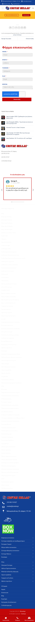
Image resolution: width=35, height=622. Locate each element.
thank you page (5, 245)
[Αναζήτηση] (33, 8)
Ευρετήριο (4, 599)
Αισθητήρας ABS (6, 248)
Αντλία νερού (5, 277)
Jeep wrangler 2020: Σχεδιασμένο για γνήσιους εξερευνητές (19, 117)
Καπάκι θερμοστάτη (6, 341)
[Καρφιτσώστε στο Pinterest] (22, 27)
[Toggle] (33, 538)
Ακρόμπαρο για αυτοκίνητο (8, 268)
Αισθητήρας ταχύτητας (7, 261)
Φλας (2, 478)
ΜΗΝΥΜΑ (4, 84)
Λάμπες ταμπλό (5, 373)
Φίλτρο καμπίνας (6, 450)
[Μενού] (2, 8)
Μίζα (2, 386)
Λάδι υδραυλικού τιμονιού (8, 367)
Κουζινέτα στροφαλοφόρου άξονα (10, 354)
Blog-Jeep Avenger (6, 216)
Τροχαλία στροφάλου (7, 437)
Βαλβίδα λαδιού (5, 290)
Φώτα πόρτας (5, 485)
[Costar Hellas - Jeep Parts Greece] (18, 8)
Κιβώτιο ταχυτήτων (6, 347)
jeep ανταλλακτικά (6, 242)
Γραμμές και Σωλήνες (7, 306)
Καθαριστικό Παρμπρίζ (7, 338)
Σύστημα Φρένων (6, 424)
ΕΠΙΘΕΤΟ (4, 59)
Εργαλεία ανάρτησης (7, 325)
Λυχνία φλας (4, 376)
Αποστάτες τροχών (6, 287)
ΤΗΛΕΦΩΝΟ (5, 68)
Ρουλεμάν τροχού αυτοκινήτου (9, 405)
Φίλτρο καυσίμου (6, 453)
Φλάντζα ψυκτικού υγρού (8, 475)
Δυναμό (3, 319)
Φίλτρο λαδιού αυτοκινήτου (8, 456)
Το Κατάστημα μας (6, 434)
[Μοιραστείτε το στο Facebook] (13, 27)
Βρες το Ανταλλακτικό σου (8, 303)
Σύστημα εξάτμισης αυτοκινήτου (10, 421)
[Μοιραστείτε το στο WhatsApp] (10, 27)
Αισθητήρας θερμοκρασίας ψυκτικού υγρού (13, 258)
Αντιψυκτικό (4, 274)
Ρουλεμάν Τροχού (6, 402)
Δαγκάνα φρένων (6, 309)
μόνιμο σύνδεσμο (17, 34)
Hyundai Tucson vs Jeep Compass (15, 127)
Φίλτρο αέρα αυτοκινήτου (8, 446)
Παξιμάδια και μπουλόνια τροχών (10, 392)
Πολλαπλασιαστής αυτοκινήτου (10, 395)
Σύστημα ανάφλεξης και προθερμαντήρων (13, 418)
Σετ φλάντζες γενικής (7, 411)
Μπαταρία (4, 389)
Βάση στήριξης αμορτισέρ (8, 296)
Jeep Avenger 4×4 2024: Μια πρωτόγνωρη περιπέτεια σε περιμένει (18, 133)
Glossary (3, 239)
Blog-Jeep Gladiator (6, 223)
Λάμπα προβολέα (6, 370)
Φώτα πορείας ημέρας (7, 482)
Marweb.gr (22, 611)
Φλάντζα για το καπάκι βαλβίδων (10, 462)
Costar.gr (23, 613)
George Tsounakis (6, 38)
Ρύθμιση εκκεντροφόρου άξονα (10, 408)
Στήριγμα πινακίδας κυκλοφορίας (10, 414)
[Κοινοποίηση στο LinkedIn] (24, 27)
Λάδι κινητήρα (5, 363)
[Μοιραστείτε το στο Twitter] (16, 27)
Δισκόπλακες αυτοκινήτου (8, 315)
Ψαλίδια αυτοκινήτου (7, 488)
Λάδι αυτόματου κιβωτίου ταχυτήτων (11, 357)
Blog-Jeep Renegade (6, 226)
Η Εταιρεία (4, 586)
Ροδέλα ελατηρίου (6, 399)
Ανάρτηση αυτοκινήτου (7, 271)
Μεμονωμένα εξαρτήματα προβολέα (11, 383)
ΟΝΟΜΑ (4, 51)
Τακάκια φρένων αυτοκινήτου (9, 430)
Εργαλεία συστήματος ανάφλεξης (10, 328)
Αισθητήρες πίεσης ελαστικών (9, 264)
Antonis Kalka (30, 38)
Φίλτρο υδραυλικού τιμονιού (9, 459)
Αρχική (3, 589)
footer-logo (4, 236)
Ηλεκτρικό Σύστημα (6, 331)
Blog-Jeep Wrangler (6, 229)
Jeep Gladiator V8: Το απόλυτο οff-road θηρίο (19, 138)
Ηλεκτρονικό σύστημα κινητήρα (10, 335)
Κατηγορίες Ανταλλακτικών (8, 344)
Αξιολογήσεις (5, 280)
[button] (33, 190)
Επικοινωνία (4, 592)
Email (3, 76)
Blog (2, 213)
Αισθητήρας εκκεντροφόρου (9, 252)
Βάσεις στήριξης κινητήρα (8, 293)
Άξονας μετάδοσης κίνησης (8, 283)
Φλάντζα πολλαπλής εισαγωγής (10, 469)
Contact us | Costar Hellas (8, 232)
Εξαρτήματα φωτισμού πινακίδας (10, 322)
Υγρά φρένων (5, 443)
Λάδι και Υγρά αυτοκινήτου (8, 360)
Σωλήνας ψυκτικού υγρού (8, 427)
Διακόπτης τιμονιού (6, 312)
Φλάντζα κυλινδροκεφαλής (8, 466)
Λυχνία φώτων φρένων (7, 379)
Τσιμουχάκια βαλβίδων (7, 440)
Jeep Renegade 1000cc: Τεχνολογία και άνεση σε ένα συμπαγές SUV (19, 122)
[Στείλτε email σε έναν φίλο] (19, 27)
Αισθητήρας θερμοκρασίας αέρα (10, 255)
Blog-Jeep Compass (6, 220)
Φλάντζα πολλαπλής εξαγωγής (9, 472)
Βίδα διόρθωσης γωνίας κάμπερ (10, 299)
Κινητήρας (4, 351)
